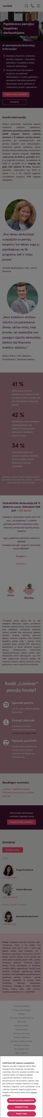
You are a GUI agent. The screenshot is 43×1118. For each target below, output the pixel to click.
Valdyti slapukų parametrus (21, 1100)
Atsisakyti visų (21, 1107)
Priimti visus (21, 1114)
